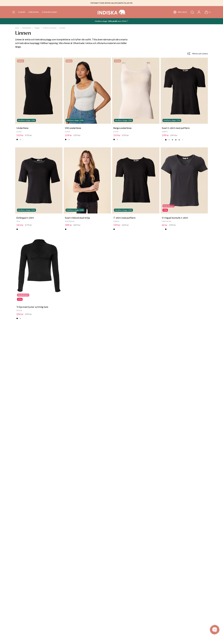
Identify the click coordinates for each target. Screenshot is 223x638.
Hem (17, 28)
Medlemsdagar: (101, 21)
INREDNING (34, 12)
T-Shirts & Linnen (50, 28)
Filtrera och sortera (200, 53)
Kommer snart (49, 12)
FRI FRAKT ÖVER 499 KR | (101, 3)
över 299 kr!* (122, 21)
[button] (13, 12)
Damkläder (26, 28)
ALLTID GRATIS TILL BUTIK (122, 3)
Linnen (62, 28)
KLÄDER (21, 12)
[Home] (111, 12)
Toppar (37, 28)
